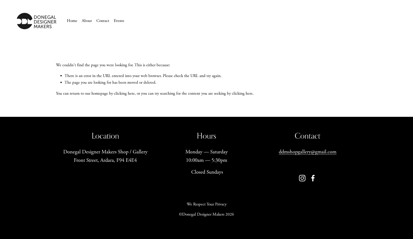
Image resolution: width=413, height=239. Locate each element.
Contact (102, 20)
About (87, 20)
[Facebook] (313, 178)
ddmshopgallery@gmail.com (307, 152)
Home (72, 20)
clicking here (124, 93)
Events (119, 20)
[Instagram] (302, 178)
